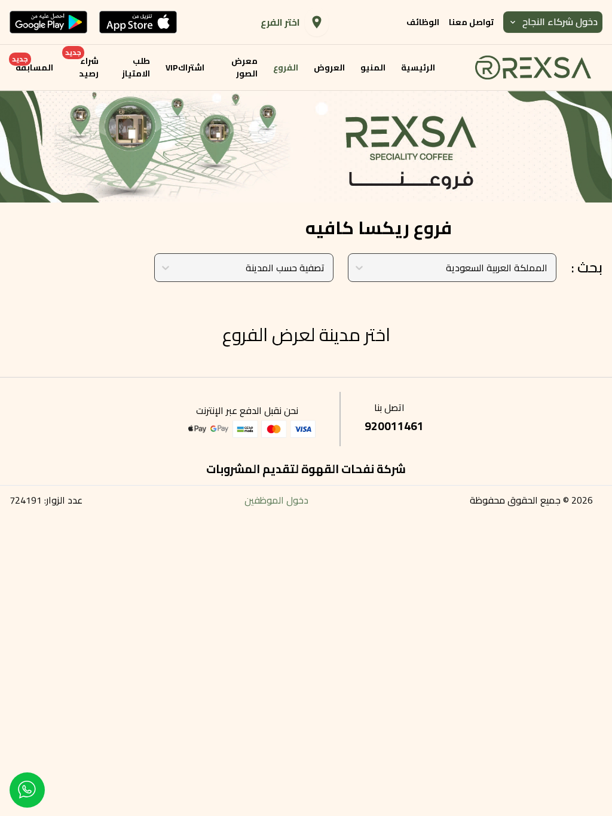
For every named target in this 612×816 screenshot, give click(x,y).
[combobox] (546, 267)
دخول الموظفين (276, 500)
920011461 (394, 426)
